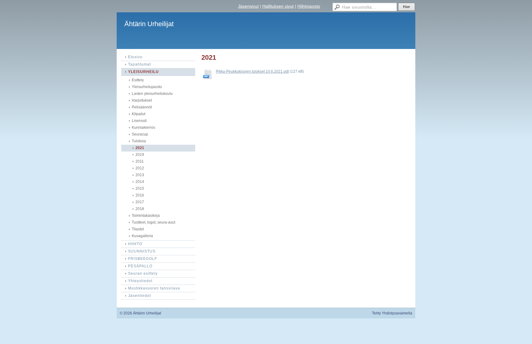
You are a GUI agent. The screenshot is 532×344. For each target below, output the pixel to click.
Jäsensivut (248, 6)
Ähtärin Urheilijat (149, 24)
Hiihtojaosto (308, 6)
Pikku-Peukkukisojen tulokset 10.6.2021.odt (252, 71)
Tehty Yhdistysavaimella (392, 313)
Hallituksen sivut (278, 6)
